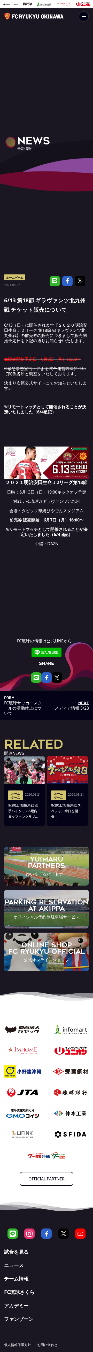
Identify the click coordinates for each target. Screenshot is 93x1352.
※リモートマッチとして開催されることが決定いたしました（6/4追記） (45, 409)
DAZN (52, 544)
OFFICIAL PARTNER (46, 1179)
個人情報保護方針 (17, 1344)
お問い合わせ (47, 1344)
